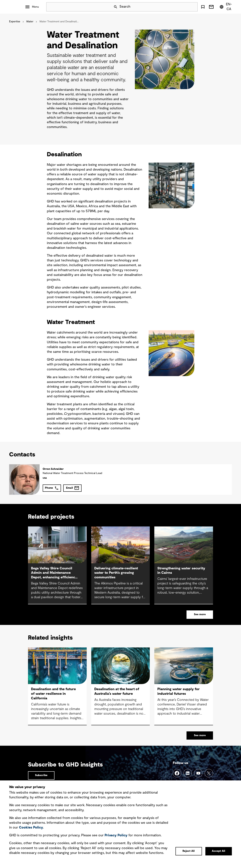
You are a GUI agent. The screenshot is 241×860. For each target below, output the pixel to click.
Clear (183, 6)
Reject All (189, 851)
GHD (15, 6)
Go (193, 6)
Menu (35, 7)
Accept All (218, 851)
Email (69, 488)
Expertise (14, 21)
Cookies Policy (31, 827)
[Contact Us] (211, 6)
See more (200, 614)
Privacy (116, 835)
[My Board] (203, 6)
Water (29, 21)
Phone (49, 488)
